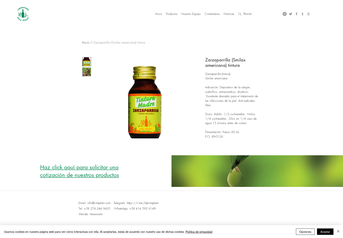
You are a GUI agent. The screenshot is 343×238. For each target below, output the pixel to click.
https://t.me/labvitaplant (142, 203)
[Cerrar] (338, 231)
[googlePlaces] (308, 14)
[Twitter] (291, 14)
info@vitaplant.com (99, 203)
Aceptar (325, 232)
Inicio (85, 42)
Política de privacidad (199, 232)
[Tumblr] (302, 14)
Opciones (305, 232)
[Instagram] (285, 14)
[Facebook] (297, 14)
